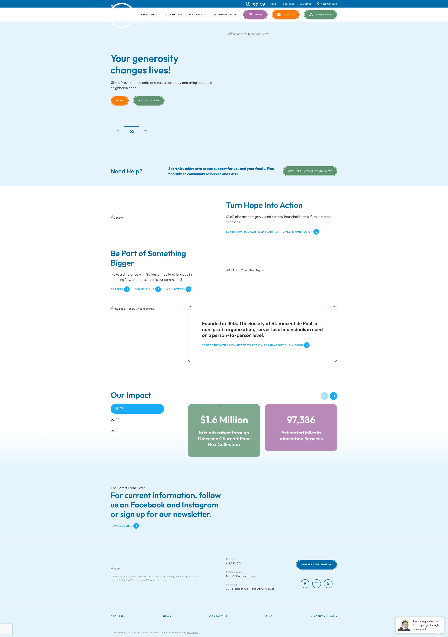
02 (132, 131)
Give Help (172, 14)
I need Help (323, 14)
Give (119, 100)
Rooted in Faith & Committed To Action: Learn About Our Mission (252, 345)
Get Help (196, 14)
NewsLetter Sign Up (316, 564)
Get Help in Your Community (310, 171)
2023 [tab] (119, 408)
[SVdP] (122, 15)
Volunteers (175, 289)
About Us (147, 14)
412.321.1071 (233, 563)
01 (117, 130)
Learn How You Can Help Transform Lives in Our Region (269, 231)
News (273, 3)
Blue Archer (192, 632)
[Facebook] (248, 4)
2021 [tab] (114, 431)
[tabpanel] (262, 430)
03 (145, 130)
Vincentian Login (328, 3)
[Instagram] (255, 4)
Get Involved (223, 14)
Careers (117, 289)
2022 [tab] (115, 419)
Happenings (288, 3)
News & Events (121, 525)
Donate (288, 14)
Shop (258, 14)
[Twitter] (262, 4)
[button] (156, 15)
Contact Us (305, 3)
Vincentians (144, 289)
